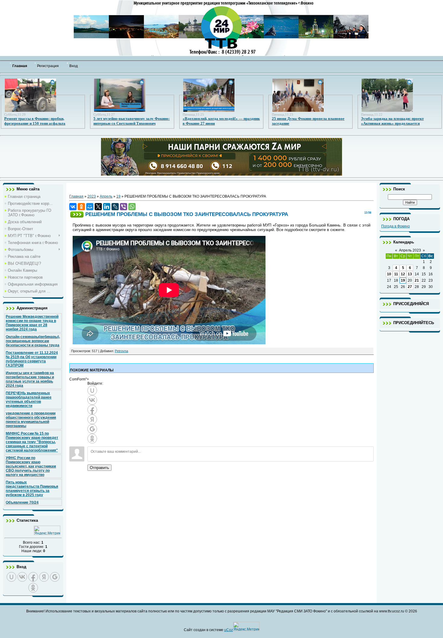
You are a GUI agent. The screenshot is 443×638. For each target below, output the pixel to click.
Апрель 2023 (410, 250)
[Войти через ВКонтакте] (22, 577)
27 (410, 287)
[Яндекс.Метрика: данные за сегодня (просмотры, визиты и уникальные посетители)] (47, 530)
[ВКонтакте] (73, 206)
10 (389, 274)
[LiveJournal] (115, 206)
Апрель (106, 196)
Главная (76, 196)
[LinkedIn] (106, 206)
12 (403, 274)
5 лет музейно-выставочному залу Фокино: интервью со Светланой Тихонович (131, 121)
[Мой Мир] (89, 206)
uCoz (228, 630)
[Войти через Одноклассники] (33, 588)
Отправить (99, 467)
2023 (91, 196)
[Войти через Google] (55, 577)
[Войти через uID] (11, 577)
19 (118, 196)
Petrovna (121, 351)
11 (396, 274)
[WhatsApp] (132, 206)
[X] (98, 206)
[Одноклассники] (81, 206)
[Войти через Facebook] (33, 577)
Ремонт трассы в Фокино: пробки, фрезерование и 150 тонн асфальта (34, 121)
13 (410, 274)
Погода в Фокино (395, 226)
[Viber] (123, 206)
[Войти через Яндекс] (44, 577)
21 (417, 280)
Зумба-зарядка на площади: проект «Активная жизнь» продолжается (392, 121)
